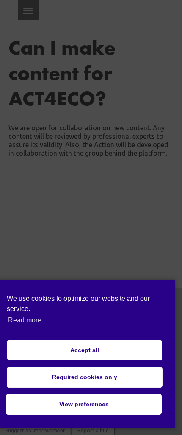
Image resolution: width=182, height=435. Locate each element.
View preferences (84, 404)
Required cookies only (84, 377)
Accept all (84, 350)
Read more (24, 320)
